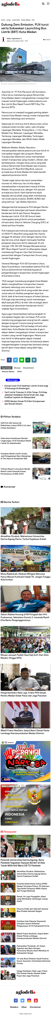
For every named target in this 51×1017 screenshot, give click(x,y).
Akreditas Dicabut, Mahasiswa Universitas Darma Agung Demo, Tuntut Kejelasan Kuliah (23, 537)
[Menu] (49, 3)
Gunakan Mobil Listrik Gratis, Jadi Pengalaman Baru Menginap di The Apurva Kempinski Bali (16, 456)
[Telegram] (34, 360)
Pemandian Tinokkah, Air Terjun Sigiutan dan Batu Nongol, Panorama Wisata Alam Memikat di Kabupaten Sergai (33, 949)
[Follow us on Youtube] (36, 1000)
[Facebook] (9, 360)
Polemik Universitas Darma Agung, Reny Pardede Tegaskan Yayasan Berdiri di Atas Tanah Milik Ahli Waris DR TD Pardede (23, 863)
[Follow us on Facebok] (16, 1000)
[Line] (21, 360)
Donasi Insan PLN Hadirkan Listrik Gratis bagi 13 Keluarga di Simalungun (26, 387)
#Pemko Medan (8, 372)
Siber (24, 1007)
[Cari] (43, 3)
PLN (33, 20)
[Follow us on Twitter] (22, 1000)
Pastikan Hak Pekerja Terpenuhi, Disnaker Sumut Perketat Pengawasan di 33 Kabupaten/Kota (33, 923)
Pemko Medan (25, 20)
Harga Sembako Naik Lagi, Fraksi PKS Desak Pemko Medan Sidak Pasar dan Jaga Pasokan (24, 694)
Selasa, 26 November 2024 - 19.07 (17, 41)
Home (3, 20)
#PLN (19, 372)
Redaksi (14, 1007)
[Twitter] (15, 360)
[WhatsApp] (27, 360)
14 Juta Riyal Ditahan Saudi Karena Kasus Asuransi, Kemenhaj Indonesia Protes (33, 961)
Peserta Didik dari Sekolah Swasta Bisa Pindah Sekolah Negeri (32, 910)
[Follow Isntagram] (29, 1000)
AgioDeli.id (7, 92)
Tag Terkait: (6, 368)
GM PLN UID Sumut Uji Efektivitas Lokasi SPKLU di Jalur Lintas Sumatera (16, 425)
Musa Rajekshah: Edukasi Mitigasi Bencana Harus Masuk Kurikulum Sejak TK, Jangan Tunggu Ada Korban (25, 577)
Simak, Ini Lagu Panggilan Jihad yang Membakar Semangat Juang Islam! (32, 898)
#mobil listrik (28, 368)
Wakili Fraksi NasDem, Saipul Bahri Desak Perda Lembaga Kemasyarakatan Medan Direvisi (25, 732)
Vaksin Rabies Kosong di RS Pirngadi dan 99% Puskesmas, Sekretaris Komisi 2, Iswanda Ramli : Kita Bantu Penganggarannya (25, 617)
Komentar (47, 39)
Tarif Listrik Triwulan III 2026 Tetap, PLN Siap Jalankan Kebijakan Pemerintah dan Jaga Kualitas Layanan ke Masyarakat (25, 395)
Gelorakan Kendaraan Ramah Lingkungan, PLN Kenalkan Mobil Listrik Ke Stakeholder (16, 440)
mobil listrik (16, 20)
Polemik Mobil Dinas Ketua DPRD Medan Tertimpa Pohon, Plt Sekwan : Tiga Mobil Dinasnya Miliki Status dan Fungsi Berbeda (33, 887)
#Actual (17, 368)
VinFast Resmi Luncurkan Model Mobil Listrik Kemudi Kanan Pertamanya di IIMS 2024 (15, 471)
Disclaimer (35, 1007)
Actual (9, 20)
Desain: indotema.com (25, 1014)
